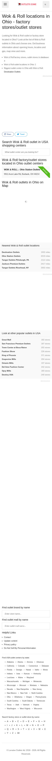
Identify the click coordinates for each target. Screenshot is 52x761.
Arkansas (40, 662)
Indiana (10, 674)
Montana (33, 685)
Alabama (10, 662)
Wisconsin (38, 709)
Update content (10, 641)
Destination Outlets (12, 72)
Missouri (22, 685)
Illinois (45, 670)
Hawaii (28, 670)
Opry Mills (6, 371)
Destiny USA (7, 375)
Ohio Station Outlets (11, 256)
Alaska (20, 662)
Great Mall (6, 340)
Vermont (26, 705)
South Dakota (27, 701)
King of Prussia (9, 355)
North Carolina (36, 693)
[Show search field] (45, 4)
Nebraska (44, 685)
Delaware (45, 666)
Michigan (26, 681)
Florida (9, 670)
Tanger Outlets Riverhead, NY (15, 268)
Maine (20, 678)
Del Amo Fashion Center (13, 367)
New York (24, 693)
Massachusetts (13, 681)
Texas (9, 705)
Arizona (30, 662)
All (18, 733)
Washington (11, 709)
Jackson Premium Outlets (13, 264)
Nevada (10, 689)
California (10, 666)
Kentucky (37, 674)
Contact (7, 637)
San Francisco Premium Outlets (16, 344)
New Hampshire (23, 689)
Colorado (21, 666)
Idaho (37, 670)
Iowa (18, 674)
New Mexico (11, 693)
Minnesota (37, 681)
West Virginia (25, 709)
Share (8, 134)
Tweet (22, 134)
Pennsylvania (41, 697)
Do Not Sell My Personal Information (20, 648)
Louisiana (10, 678)
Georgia (19, 670)
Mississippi (11, 685)
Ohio (9, 697)
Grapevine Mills (9, 359)
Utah (17, 705)
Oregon (29, 697)
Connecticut (33, 666)
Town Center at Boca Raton (14, 347)
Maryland (30, 678)
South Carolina (12, 701)
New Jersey (37, 689)
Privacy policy (10, 644)
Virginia (36, 705)
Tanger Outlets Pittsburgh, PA (15, 260)
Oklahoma (18, 697)
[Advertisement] (26, 103)
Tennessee (41, 701)
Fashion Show (8, 351)
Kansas (27, 674)
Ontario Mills (7, 363)
